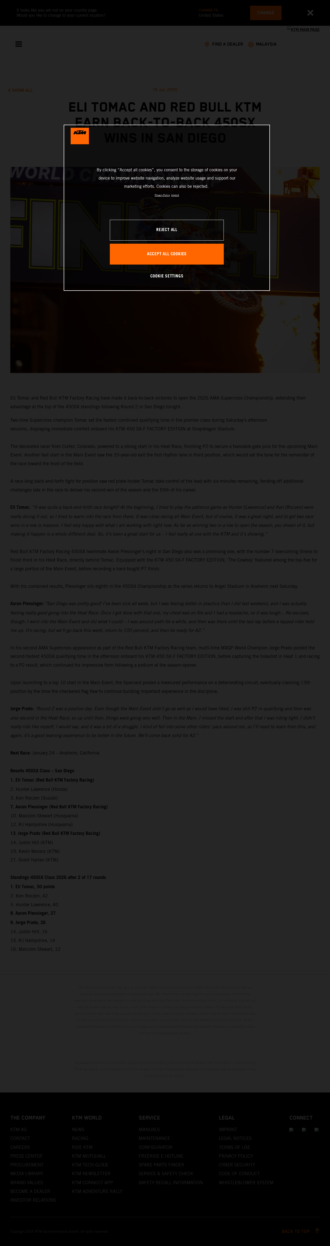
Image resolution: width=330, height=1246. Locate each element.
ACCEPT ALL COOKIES (167, 254)
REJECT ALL (166, 230)
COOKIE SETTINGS (167, 276)
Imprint (175, 195)
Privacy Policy (162, 195)
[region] (167, 208)
